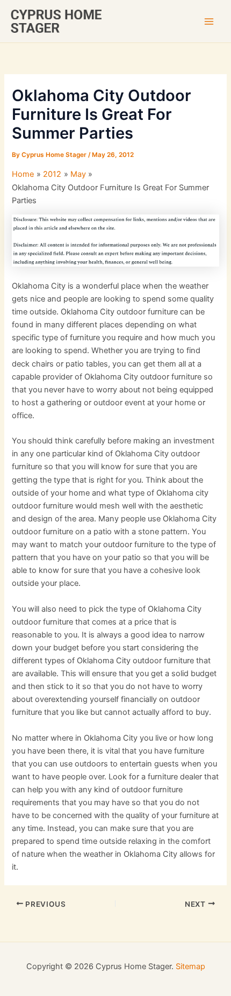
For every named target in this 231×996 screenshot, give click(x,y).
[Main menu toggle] (209, 21)
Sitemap (190, 966)
